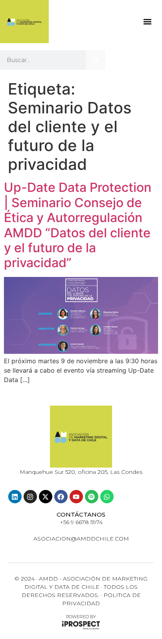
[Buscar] (95, 60)
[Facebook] (61, 496)
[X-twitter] (45, 496)
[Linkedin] (15, 496)
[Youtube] (76, 496)
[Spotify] (91, 496)
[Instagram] (30, 496)
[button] (147, 21)
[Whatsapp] (107, 496)
